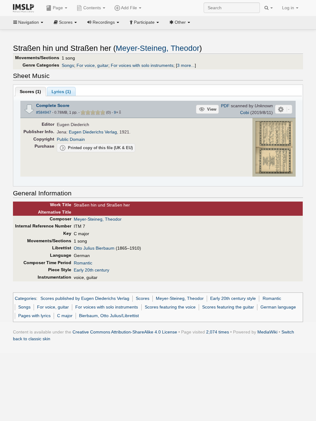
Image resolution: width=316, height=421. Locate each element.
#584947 (43, 112)
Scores (142, 298)
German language (278, 307)
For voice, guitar (92, 65)
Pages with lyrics (34, 315)
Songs (68, 65)
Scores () (30, 91)
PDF (225, 105)
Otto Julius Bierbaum (94, 248)
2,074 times (217, 331)
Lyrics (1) (61, 91)
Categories (25, 298)
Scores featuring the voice (170, 307)
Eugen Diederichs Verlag (93, 131)
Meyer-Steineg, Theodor (157, 48)
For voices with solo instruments (142, 65)
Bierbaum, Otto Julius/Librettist (109, 315)
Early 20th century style (233, 298)
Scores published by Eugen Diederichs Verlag (84, 298)
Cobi (244, 112)
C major (65, 315)
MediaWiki (267, 331)
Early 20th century (91, 270)
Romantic (83, 262)
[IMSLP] (24, 7)
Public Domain (71, 139)
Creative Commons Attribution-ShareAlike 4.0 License (125, 331)
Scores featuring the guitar (228, 307)
